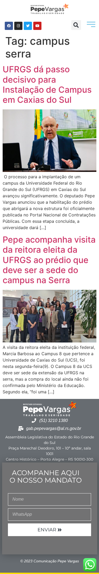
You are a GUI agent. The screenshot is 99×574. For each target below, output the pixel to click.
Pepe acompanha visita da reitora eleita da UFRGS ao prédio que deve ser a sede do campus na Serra (49, 260)
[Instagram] (18, 26)
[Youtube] (37, 26)
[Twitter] (28, 26)
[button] (76, 25)
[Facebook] (9, 26)
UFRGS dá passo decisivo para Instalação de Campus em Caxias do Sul (47, 84)
